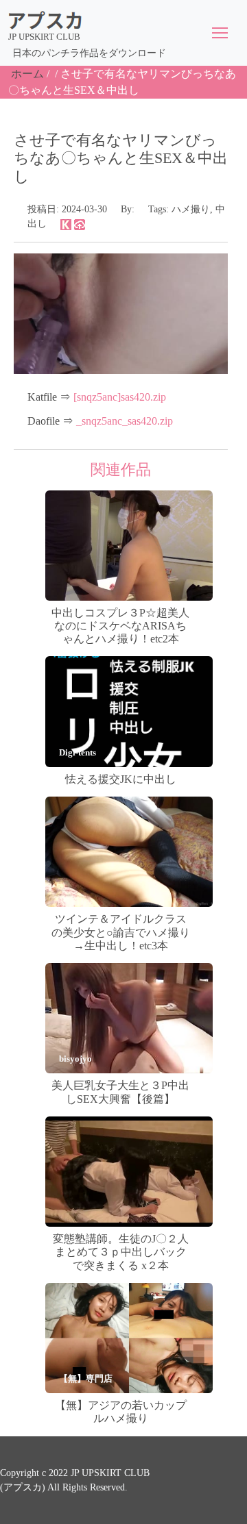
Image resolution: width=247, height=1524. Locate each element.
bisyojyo (75, 1058)
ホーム (27, 73)
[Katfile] (65, 223)
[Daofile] (79, 223)
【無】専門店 (86, 1378)
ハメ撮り (191, 209)
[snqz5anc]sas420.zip (119, 397)
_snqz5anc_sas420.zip (124, 421)
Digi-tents (77, 752)
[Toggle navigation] (220, 32)
